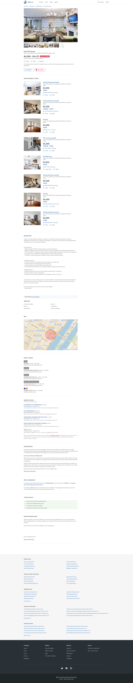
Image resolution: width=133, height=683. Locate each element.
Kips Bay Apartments (28, 598)
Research (68, 648)
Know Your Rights (35, 296)
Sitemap (68, 656)
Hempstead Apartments (72, 579)
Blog (51, 2)
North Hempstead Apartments (31, 583)
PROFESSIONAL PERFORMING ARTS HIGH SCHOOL (35, 417)
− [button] (25, 324)
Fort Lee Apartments (28, 564)
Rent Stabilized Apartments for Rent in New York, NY (78, 632)
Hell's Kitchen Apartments (30, 596)
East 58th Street (47, 156)
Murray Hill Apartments (71, 596)
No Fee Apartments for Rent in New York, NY (34, 630)
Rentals (41, 2)
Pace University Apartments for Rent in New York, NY (36, 611)
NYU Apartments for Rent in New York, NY (33, 609)
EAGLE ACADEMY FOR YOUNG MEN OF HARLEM (35, 423)
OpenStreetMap (74, 349)
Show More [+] (27, 601)
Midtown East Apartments (30, 471)
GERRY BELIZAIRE (48, 92)
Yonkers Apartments (71, 561)
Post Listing (101, 2)
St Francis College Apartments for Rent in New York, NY (36, 615)
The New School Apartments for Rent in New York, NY (36, 613)
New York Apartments (29, 561)
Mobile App (69, 653)
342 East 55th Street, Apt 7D (51, 212)
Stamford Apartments (29, 568)
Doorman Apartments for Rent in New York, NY (77, 626)
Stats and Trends (70, 651)
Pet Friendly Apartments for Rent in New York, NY (35, 632)
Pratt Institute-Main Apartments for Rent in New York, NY (79, 615)
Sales (46, 2)
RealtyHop (26, 658)
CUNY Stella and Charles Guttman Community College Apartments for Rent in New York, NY (87, 613)
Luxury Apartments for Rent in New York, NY (76, 628)
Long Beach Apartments (29, 566)
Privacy (25, 656)
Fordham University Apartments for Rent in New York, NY (79, 609)
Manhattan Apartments (29, 576)
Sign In (107, 2)
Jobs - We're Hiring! (93, 651)
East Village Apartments (71, 594)
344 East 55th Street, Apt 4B (51, 82)
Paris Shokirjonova (48, 111)
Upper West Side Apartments (30, 592)
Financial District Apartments (30, 594)
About (25, 648)
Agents (56, 2)
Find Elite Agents (49, 648)
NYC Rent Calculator (50, 656)
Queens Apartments (28, 579)
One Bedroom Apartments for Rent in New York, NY (78, 630)
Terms (25, 653)
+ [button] (25, 321)
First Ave (45, 119)
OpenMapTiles (67, 349)
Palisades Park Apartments (72, 566)
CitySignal (69, 658)
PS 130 (25, 429)
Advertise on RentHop (93, 648)
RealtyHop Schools (55, 435)
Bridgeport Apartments (71, 568)
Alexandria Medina (48, 204)
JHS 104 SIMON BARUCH (29, 411)
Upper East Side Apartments (72, 592)
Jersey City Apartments (71, 564)
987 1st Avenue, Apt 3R (49, 138)
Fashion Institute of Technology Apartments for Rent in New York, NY (82, 611)
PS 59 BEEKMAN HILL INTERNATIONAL (33, 404)
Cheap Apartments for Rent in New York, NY (34, 626)
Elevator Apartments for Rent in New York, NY (34, 628)
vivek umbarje (47, 148)
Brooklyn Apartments (71, 576)
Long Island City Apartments (73, 598)
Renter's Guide (49, 651)
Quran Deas (47, 167)
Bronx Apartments (70, 581)
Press (25, 651)
